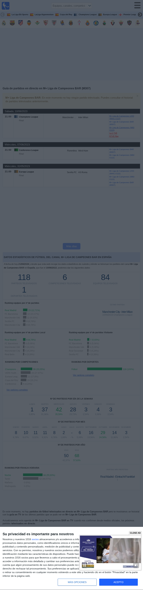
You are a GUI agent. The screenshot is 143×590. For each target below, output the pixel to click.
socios (35, 539)
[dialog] (71, 558)
